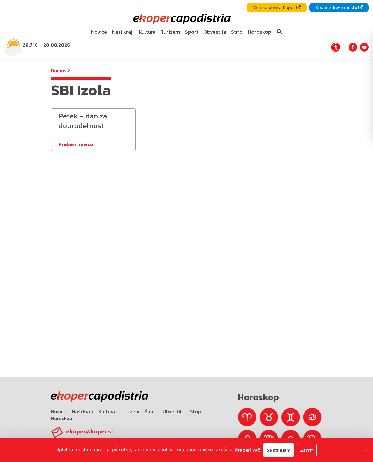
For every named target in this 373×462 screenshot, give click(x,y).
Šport (151, 411)
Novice (58, 411)
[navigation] (186, 29)
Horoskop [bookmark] (259, 32)
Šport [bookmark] (191, 32)
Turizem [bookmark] (170, 32)
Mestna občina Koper (274, 7)
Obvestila (173, 411)
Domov (58, 70)
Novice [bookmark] (99, 32)
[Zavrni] (366, 450)
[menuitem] (99, 32)
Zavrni (307, 450)
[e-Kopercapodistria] (181, 19)
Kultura (106, 411)
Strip (195, 411)
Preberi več (247, 450)
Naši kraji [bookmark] (123, 32)
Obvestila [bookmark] (214, 32)
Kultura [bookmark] (147, 32)
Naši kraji (82, 411)
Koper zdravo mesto (336, 7)
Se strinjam (279, 450)
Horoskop (61, 418)
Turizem (130, 411)
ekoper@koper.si (89, 431)
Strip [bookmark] (237, 32)
